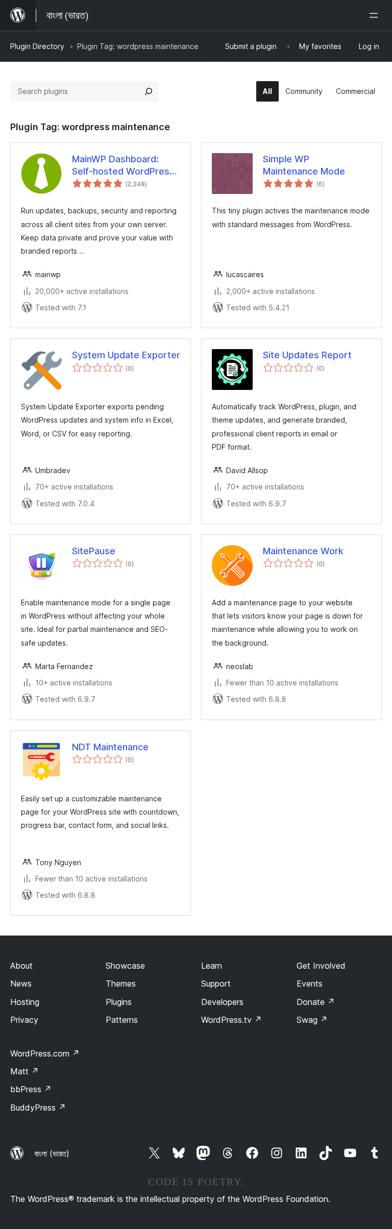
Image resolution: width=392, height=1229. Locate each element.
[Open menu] (375, 15)
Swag (312, 1020)
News (21, 983)
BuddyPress (38, 1107)
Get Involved (321, 966)
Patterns (122, 1020)
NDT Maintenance (110, 747)
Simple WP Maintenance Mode (304, 165)
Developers (222, 1002)
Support (216, 983)
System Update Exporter (126, 355)
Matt (24, 1071)
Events (310, 983)
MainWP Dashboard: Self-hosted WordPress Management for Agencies (123, 165)
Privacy (24, 1020)
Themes (121, 983)
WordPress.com (45, 1053)
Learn (211, 966)
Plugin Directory (37, 46)
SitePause (93, 551)
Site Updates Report (307, 355)
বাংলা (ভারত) (51, 1153)
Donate (316, 1002)
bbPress (31, 1089)
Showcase (125, 966)
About (21, 966)
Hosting (24, 1002)
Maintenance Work (303, 551)
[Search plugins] (148, 91)
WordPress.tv (231, 1020)
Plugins (119, 1002)
